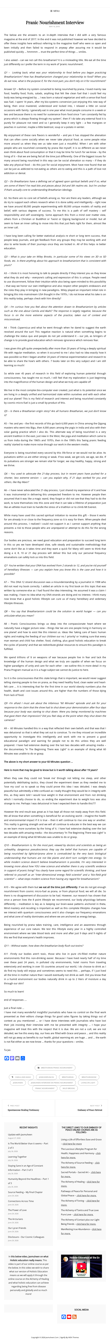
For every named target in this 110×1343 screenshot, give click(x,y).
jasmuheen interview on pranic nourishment (52, 1082)
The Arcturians (15, 1219)
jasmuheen (18, 1082)
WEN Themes (73, 1337)
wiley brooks (69, 1088)
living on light (88, 1082)
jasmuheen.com (51, 1337)
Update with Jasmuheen (20, 1134)
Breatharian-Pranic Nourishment (56, 1068)
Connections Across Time (21, 1201)
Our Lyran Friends (17, 1228)
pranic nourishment (44, 1088)
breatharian (68, 1077)
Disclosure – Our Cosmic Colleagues (26, 1237)
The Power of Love (17, 1210)
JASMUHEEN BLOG (46, 1077)
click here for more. (86, 1195)
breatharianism (89, 1077)
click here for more (72, 1143)
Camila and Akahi (23, 1077)
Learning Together (17, 1156)
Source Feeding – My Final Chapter (25, 1192)
